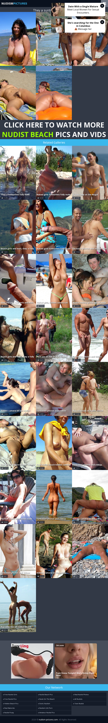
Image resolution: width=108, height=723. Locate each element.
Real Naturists (9, 708)
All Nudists (78, 699)
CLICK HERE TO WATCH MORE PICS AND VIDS (54, 129)
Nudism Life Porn (45, 708)
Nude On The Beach (47, 699)
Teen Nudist (79, 703)
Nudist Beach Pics (46, 694)
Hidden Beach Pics (11, 703)
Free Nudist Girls (10, 694)
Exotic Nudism (44, 703)
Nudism (14, 3)
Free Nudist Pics (10, 699)
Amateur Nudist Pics (47, 712)
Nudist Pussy (9, 712)
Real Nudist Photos (81, 694)
